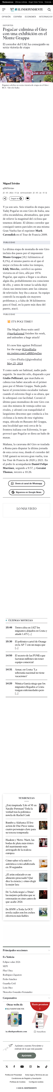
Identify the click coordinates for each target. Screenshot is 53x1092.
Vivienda (48, 2)
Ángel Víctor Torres (36, 2)
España (18, 16)
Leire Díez (8, 987)
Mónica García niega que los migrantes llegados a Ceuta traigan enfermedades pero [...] (30, 688)
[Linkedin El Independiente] (38, 1067)
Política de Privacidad (13, 1074)
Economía (30, 16)
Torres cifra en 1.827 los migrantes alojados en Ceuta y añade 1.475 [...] (31, 631)
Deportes (8, 25)
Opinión (6, 16)
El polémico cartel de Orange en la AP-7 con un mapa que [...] (30, 645)
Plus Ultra (8, 970)
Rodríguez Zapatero (12, 975)
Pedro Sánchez (10, 979)
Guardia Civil (9, 983)
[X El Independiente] (7, 1067)
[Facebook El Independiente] (14, 1067)
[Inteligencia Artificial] (14, 1026)
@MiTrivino (8, 188)
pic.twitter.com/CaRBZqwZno (24, 353)
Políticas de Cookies (17, 1081)
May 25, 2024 (15, 363)
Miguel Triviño (11, 183)
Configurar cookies (36, 1081)
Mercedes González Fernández (17, 992)
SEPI (5, 966)
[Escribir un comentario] (28, 198)
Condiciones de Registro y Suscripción (26, 1078)
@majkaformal (15, 333)
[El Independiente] (26, 9)
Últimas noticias (21, 2)
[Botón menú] (3, 9)
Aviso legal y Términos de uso (36, 1074)
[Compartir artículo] (5, 198)
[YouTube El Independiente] (22, 1067)
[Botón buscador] (49, 9)
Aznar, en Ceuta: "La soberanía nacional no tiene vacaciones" (30, 673)
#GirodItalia (29, 349)
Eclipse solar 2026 (11, 962)
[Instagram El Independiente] (30, 1067)
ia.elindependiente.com (16, 1031)
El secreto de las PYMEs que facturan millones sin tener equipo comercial (30, 659)
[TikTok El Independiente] (46, 1067)
